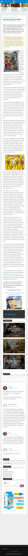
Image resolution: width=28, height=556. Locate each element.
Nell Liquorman (13, 404)
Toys (15, 17)
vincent (11, 449)
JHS (9, 432)
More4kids (10, 314)
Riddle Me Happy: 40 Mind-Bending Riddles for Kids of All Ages (14, 362)
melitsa (11, 387)
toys (14, 277)
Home (4, 17)
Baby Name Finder (7, 476)
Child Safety (8, 17)
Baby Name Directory (8, 471)
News (13, 17)
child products (14, 279)
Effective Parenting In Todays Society (14, 345)
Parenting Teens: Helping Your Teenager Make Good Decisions (14, 330)
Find (22, 485)
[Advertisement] (14, 529)
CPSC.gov (8, 46)
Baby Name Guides (7, 474)
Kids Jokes (5, 469)
